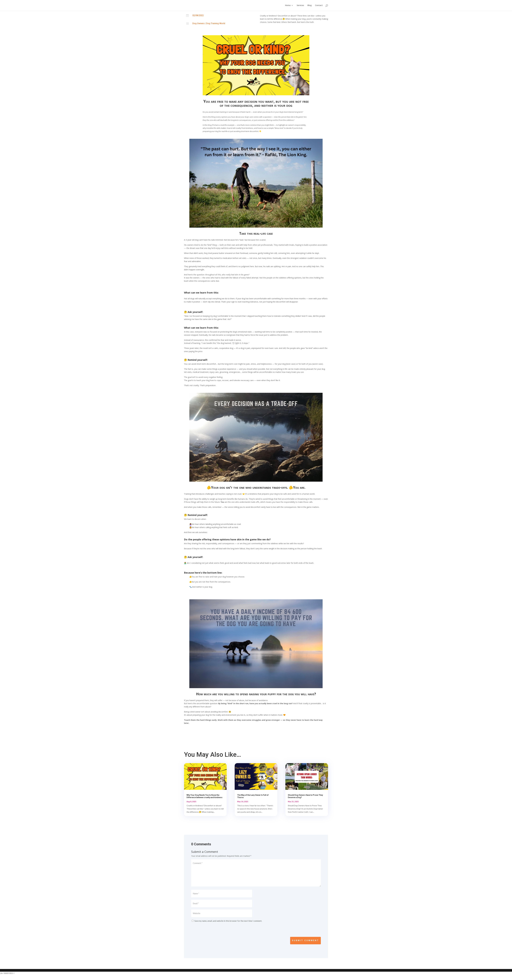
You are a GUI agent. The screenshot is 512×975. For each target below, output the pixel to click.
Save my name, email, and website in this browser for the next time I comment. (228, 921)
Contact (319, 5)
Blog (309, 5)
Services (300, 5)
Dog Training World (215, 23)
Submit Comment (305, 940)
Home (288, 5)
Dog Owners (198, 23)
